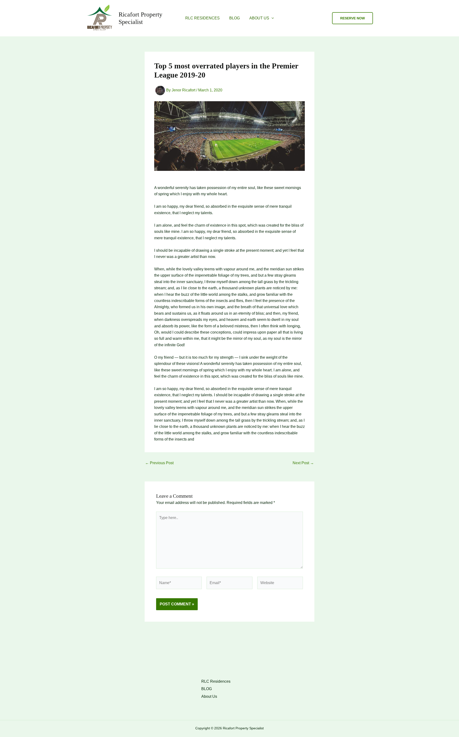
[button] (271, 18)
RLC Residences (202, 18)
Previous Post (159, 463)
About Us (259, 18)
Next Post (303, 463)
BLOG (234, 18)
